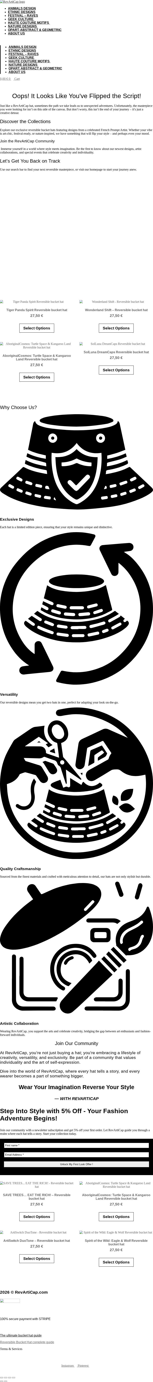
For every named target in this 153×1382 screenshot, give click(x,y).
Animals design (22, 8)
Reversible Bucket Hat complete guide (27, 1342)
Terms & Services (11, 1349)
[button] (76, 40)
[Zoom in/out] (1, 1377)
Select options (36, 328)
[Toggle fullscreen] (5, 1377)
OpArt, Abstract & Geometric (35, 30)
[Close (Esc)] (13, 1377)
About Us (16, 33)
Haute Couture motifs (29, 22)
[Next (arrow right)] (5, 1381)
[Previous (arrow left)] (1, 1381)
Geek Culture (21, 19)
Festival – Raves (23, 15)
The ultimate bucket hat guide (21, 1335)
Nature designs (23, 26)
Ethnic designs (21, 12)
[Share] (9, 1377)
